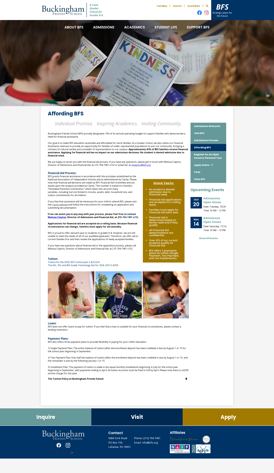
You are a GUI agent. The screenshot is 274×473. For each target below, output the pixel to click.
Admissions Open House (212, 200)
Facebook (199, 12)
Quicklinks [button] (193, 6)
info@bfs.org (150, 442)
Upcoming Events (207, 189)
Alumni (177, 6)
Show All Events (208, 238)
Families (162, 6)
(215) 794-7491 (151, 438)
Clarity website (60, 204)
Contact (115, 433)
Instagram (206, 12)
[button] (74, 27)
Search (207, 6)
